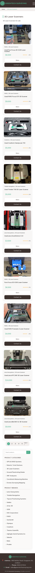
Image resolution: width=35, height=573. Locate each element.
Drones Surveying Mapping (16, 483)
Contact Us (17, 65)
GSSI (8, 509)
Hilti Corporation (12, 513)
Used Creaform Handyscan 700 (14, 143)
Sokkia (9, 502)
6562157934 (21, 565)
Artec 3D (10, 506)
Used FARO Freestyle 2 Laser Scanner (16, 329)
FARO (5, 47)
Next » (26, 443)
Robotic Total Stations (14, 465)
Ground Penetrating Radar (16, 472)
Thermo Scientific (13, 530)
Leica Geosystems (9, 232)
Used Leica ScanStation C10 (13, 236)
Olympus (10, 523)
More (17, 60)
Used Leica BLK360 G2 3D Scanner (15, 422)
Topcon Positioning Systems (16, 499)
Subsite (9, 537)
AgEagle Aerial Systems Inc (16, 534)
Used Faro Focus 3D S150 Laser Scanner (14, 50)
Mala (8, 541)
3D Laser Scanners (13, 47)
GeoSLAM (10, 520)
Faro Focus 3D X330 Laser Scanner (16, 282)
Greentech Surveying (14, 571)
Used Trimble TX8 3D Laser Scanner (16, 189)
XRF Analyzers (12, 476)
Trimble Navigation (9, 186)
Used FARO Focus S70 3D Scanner (15, 96)
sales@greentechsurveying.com (20, 567)
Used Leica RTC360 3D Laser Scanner (16, 375)
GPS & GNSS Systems (14, 461)
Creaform (6, 140)
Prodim (9, 544)
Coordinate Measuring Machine (17, 479)
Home (3, 9)
